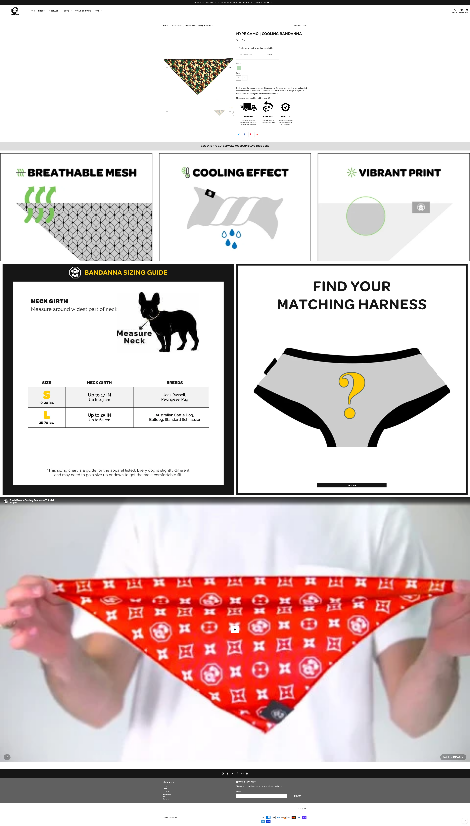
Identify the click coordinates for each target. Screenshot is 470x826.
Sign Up (297, 796)
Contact (166, 799)
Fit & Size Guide (83, 11)
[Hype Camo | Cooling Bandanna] (198, 67)
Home (32, 11)
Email (238, 792)
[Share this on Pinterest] (250, 134)
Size (238, 73)
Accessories (177, 26)
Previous (297, 25)
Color (238, 63)
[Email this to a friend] (256, 134)
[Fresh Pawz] (15, 11)
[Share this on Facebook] (244, 134)
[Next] (230, 67)
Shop (41, 11)
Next (305, 25)
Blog (66, 11)
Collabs (53, 11)
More (96, 11)
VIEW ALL (351, 485)
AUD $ (300, 809)
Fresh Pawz (173, 817)
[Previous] (166, 67)
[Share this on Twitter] (238, 134)
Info (164, 796)
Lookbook (167, 794)
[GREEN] (238, 68)
